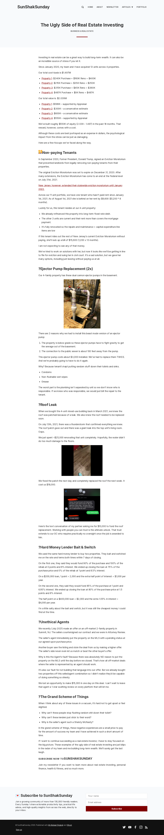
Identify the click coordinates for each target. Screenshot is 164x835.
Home (90, 7)
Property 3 (47, 87)
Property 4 (47, 92)
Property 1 (47, 78)
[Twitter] (124, 828)
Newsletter (112, 7)
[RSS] (146, 828)
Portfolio (142, 7)
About (100, 7)
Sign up (19, 830)
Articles (126, 7)
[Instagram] (140, 828)
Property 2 (47, 83)
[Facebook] (135, 828)
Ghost (69, 825)
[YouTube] (129, 828)
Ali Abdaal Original (55, 825)
